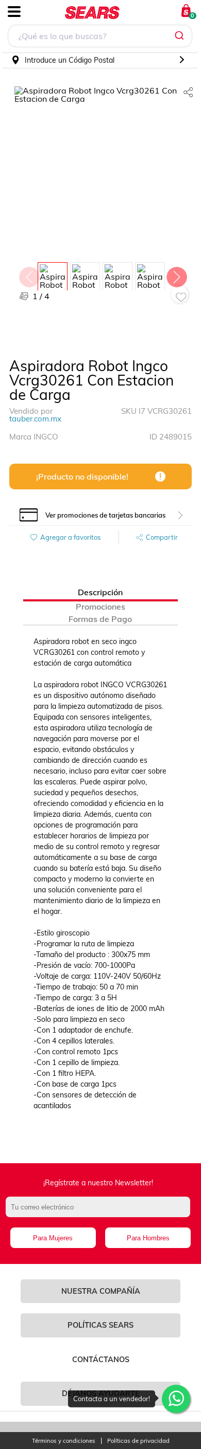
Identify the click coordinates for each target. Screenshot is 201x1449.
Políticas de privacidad (138, 1441)
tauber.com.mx (35, 419)
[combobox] (100, 37)
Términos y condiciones (63, 1441)
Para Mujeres (53, 1238)
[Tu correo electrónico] (101, 1212)
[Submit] (181, 36)
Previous (29, 274)
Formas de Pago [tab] (100, 619)
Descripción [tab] (100, 592)
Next (176, 274)
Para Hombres (148, 1238)
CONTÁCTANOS (100, 1359)
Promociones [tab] (100, 606)
